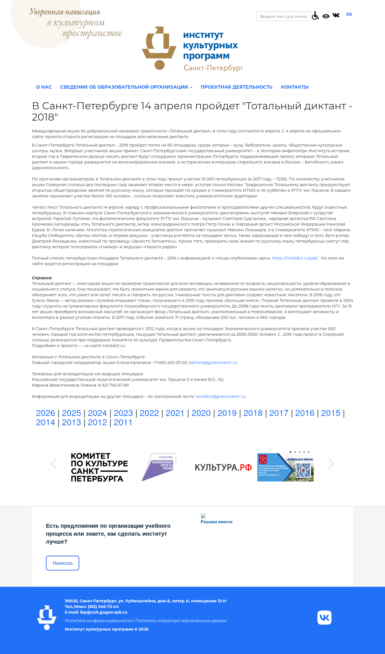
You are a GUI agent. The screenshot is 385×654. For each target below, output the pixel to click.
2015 (330, 412)
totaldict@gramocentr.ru (220, 396)
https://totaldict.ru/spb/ (295, 258)
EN (349, 14)
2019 (227, 412)
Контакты (295, 87)
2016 (305, 412)
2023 (123, 412)
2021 (175, 412)
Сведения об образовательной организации (124, 87)
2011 (123, 422)
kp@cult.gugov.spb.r (103, 612)
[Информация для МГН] (315, 15)
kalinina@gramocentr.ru (213, 362)
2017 (279, 412)
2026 (45, 412)
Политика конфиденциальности (98, 620)
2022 (149, 412)
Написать (63, 563)
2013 (71, 422)
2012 (97, 422)
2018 (253, 412)
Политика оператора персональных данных (181, 620)
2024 (97, 412)
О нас (44, 87)
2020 (201, 412)
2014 (45, 422)
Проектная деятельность (237, 87)
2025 (71, 412)
